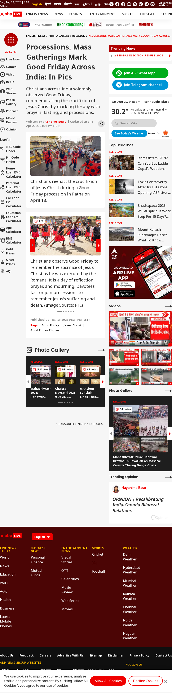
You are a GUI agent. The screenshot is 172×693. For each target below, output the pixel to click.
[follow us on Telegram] (146, 4)
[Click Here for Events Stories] (145, 24)
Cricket (97, 554)
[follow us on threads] (123, 4)
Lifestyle (147, 14)
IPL (94, 563)
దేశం (106, 4)
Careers (45, 655)
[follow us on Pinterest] (140, 4)
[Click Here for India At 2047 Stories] (24, 24)
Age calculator (13, 230)
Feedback (26, 655)
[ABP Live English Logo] (11, 14)
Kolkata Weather (130, 596)
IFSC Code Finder (13, 149)
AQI (9, 271)
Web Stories (11, 91)
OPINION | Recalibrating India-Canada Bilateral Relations (137, 504)
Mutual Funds (36, 572)
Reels (10, 82)
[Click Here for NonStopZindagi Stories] (70, 25)
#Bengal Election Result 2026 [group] (138, 55)
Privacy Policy (139, 655)
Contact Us (163, 655)
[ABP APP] (124, 284)
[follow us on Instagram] (134, 4)
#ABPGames (43, 24)
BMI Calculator (13, 240)
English (37, 4)
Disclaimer (116, 655)
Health (5, 599)
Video (10, 74)
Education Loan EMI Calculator (13, 217)
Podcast (12, 111)
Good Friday (50, 325)
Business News (38, 549)
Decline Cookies (145, 681)
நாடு (98, 4)
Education (8, 574)
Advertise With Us (70, 655)
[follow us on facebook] (117, 4)
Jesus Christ (72, 325)
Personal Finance (38, 559)
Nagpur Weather (130, 635)
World (4, 557)
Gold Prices (10, 251)
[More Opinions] (168, 477)
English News (37, 14)
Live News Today (8, 549)
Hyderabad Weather (131, 569)
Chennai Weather (130, 609)
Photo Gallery (11, 102)
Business (76, 14)
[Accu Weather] (165, 133)
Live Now (13, 59)
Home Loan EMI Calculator (13, 172)
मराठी (57, 4)
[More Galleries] (101, 350)
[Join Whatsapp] (152, 4)
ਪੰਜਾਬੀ (67, 4)
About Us (6, 655)
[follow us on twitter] (111, 4)
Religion (78, 36)
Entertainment (102, 14)
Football (98, 571)
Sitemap (95, 655)
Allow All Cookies (108, 681)
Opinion (12, 129)
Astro (4, 582)
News (58, 14)
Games (11, 67)
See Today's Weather (129, 133)
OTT (65, 570)
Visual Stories (66, 559)
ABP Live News (55, 122)
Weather (130, 548)
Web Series (70, 600)
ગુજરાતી (87, 4)
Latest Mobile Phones (6, 621)
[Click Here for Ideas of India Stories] (95, 24)
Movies (67, 609)
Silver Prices (10, 262)
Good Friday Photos (44, 330)
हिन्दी (48, 4)
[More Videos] (168, 306)
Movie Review (11, 120)
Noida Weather (130, 622)
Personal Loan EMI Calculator (13, 187)
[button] (11, 43)
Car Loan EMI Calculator (13, 202)
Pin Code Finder (12, 159)
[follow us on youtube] (129, 4)
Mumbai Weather (130, 583)
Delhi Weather (130, 556)
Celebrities (70, 579)
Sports (127, 14)
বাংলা (77, 4)
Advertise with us (165, 4)
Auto (3, 591)
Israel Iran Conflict (120, 24)
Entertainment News (70, 549)
